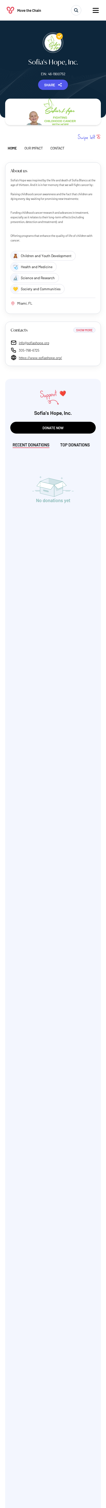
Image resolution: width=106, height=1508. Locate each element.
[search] (76, 10)
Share (49, 85)
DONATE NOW (53, 428)
